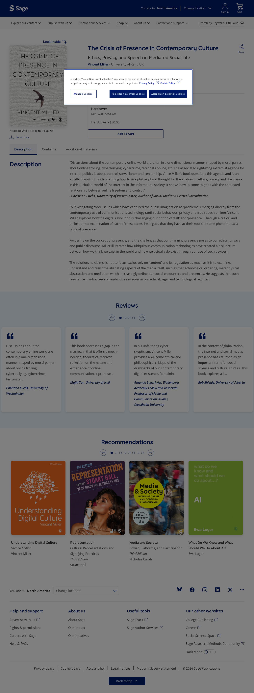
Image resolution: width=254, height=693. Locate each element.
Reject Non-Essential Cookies (128, 93)
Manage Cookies (83, 93)
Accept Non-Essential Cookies (168, 93)
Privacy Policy (147, 83)
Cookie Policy (167, 83)
